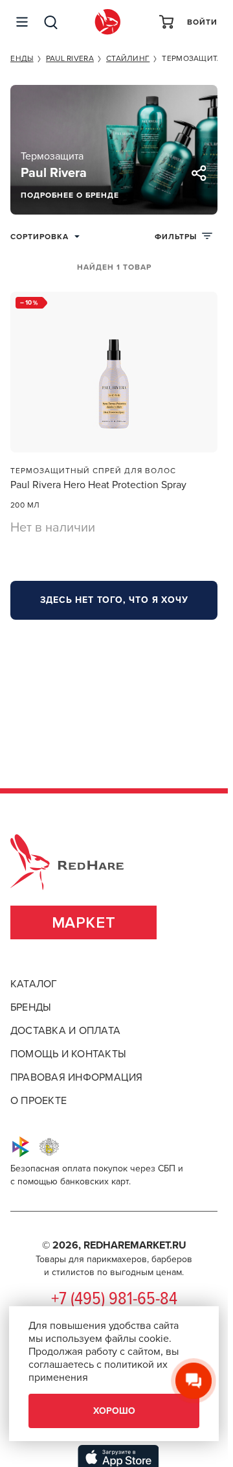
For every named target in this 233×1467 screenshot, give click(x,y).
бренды (30, 1007)
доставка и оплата (65, 1030)
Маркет (84, 922)
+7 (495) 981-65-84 (114, 1299)
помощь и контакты (68, 1054)
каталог (34, 984)
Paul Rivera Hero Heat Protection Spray (98, 484)
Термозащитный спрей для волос (93, 470)
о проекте (38, 1100)
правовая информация (76, 1077)
